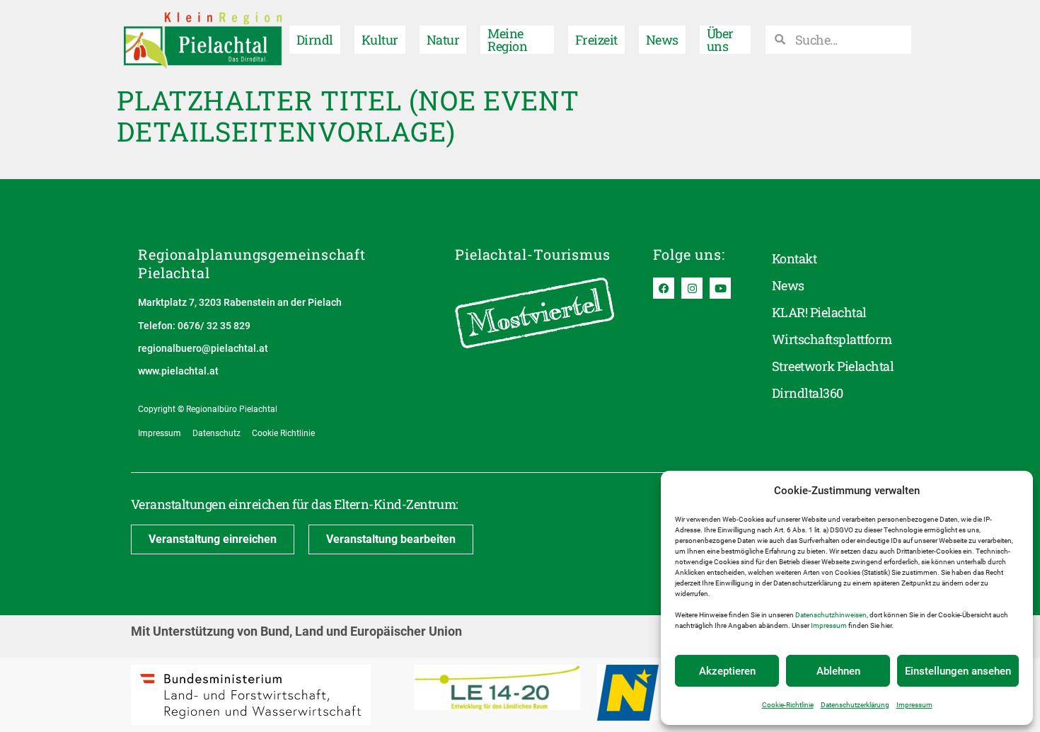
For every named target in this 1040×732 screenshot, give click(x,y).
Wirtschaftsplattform (832, 339)
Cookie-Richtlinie (788, 705)
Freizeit (596, 39)
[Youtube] (720, 288)
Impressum (829, 625)
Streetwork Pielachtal (833, 366)
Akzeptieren (727, 671)
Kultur (380, 39)
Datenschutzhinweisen (831, 615)
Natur (443, 39)
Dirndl (314, 39)
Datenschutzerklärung (855, 705)
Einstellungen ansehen (958, 671)
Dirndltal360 (807, 392)
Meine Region (507, 39)
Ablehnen (838, 671)
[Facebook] (663, 288)
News (662, 39)
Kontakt (794, 258)
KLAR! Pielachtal (819, 312)
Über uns (720, 39)
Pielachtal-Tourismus (533, 254)
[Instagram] (692, 288)
